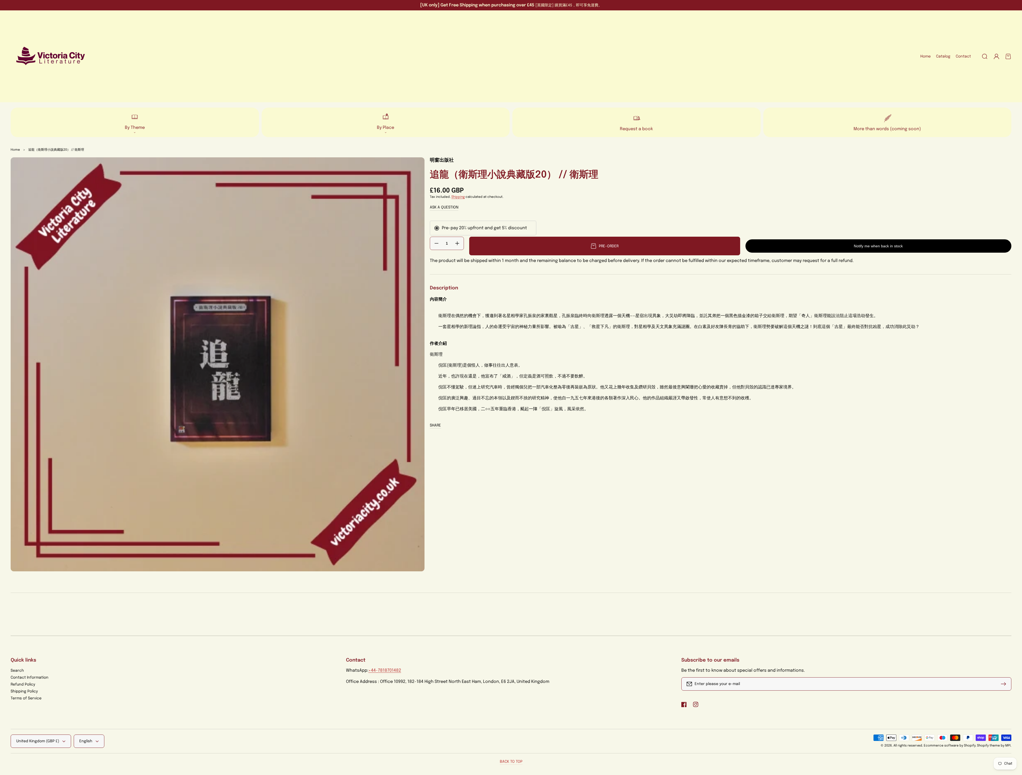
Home (15, 149)
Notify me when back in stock (878, 246)
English (85, 741)
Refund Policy (23, 684)
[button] (985, 56)
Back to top (511, 762)
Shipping (458, 197)
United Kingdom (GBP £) (37, 741)
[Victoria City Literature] (51, 56)
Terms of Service (26, 698)
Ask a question (444, 207)
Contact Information (29, 677)
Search (17, 671)
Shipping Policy (24, 691)
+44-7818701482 (384, 670)
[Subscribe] (1004, 684)
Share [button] (435, 425)
